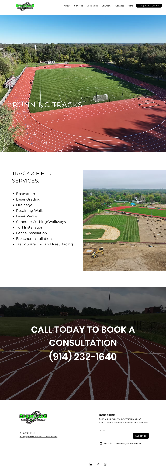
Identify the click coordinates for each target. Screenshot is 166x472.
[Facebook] (97, 464)
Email (103, 430)
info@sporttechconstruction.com (38, 436)
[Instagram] (105, 464)
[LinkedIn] (90, 464)
